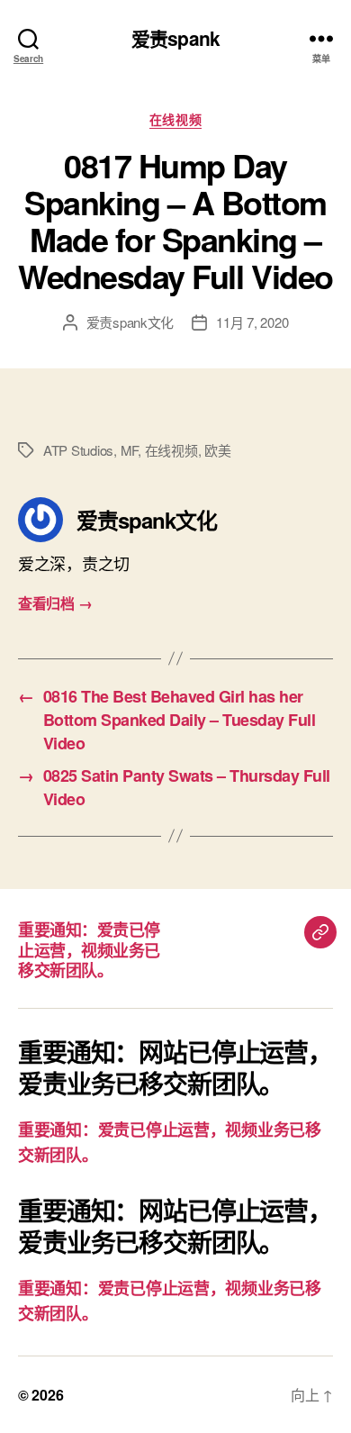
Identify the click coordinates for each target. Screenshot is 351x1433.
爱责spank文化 (130, 322)
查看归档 (55, 603)
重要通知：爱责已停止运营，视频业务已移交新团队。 (89, 950)
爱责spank (175, 38)
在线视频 (175, 120)
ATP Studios (78, 449)
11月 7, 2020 (252, 322)
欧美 (217, 449)
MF (130, 449)
